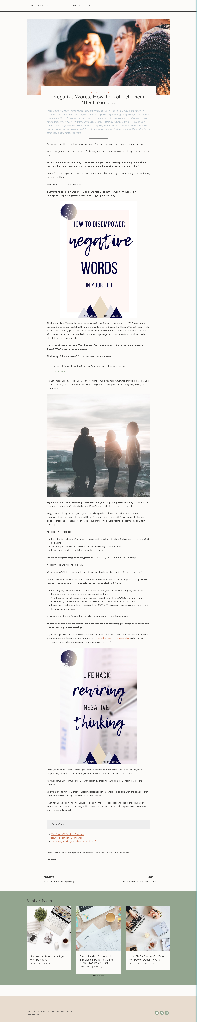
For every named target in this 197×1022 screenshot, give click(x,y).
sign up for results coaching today (112, 638)
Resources (88, 5)
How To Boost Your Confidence (66, 837)
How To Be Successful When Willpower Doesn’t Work (147, 958)
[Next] (167, 940)
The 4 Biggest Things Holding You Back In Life (74, 841)
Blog (63, 5)
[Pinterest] (167, 1013)
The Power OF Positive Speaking (67, 834)
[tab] (94, 975)
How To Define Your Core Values (139, 879)
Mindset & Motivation (98, 92)
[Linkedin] (157, 1013)
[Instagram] (162, 1013)
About (55, 5)
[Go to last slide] (29, 940)
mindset (52, 860)
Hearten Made (72, 1011)
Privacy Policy (35, 1014)
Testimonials (74, 5)
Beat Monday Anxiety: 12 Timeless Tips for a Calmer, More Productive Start (97, 960)
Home (32, 5)
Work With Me (43, 5)
